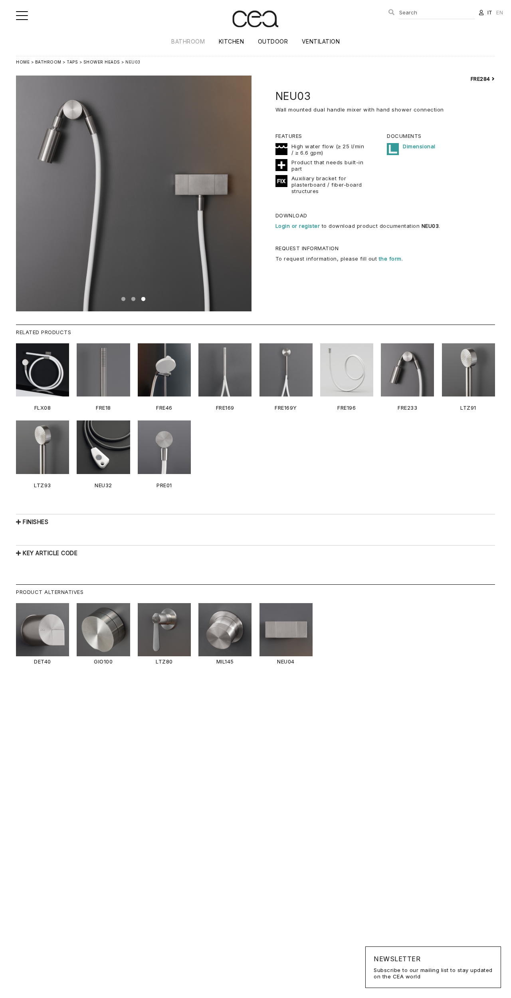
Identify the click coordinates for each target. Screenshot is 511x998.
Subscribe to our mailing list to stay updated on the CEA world (433, 967)
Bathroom (188, 41)
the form (390, 258)
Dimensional (419, 146)
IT (490, 12)
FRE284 (481, 79)
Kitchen (231, 41)
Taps (72, 62)
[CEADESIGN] (255, 34)
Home (23, 62)
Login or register (298, 226)
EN (499, 12)
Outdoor (273, 41)
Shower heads (101, 62)
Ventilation (321, 41)
